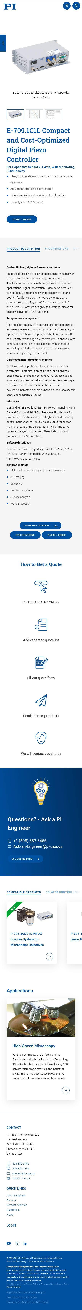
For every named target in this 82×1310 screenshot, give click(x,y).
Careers (11, 1200)
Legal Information (15, 1284)
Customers (13, 1209)
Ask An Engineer (16, 1195)
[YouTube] (9, 1243)
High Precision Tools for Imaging (22, 1297)
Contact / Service (17, 1205)
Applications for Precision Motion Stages (26, 1292)
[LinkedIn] (25, 1243)
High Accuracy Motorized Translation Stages (27, 1302)
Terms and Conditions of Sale (54, 1284)
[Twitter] (17, 1243)
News (10, 1214)
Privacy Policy (32, 1284)
